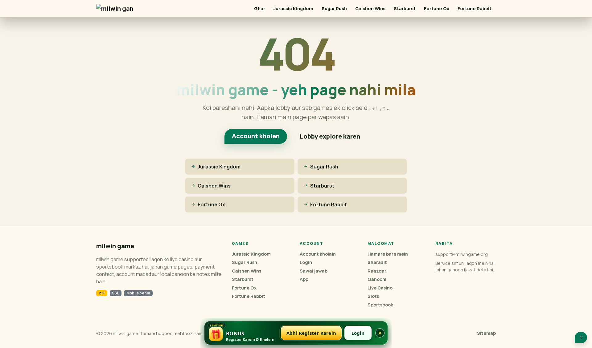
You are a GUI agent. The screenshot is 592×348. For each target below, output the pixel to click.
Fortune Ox (436, 8)
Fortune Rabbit (474, 8)
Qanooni (377, 279)
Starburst (405, 8)
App (304, 279)
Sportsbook (380, 305)
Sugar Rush (334, 8)
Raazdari (378, 271)
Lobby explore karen (330, 136)
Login (306, 262)
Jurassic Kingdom (293, 8)
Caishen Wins (370, 8)
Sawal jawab (313, 271)
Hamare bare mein (388, 254)
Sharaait (377, 262)
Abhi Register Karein (311, 333)
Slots (373, 296)
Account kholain (318, 254)
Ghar (259, 8)
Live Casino (380, 288)
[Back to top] (581, 337)
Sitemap (486, 333)
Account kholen (256, 136)
